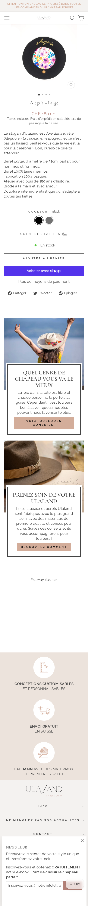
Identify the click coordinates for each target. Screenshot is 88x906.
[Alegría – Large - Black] (16, 637)
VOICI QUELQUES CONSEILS (44, 422)
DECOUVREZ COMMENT (44, 547)
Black (39, 220)
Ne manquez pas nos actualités (43, 820)
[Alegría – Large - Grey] (21, 637)
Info (43, 806)
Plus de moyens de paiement (44, 281)
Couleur (44, 211)
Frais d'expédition (43, 118)
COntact (43, 834)
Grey (49, 220)
